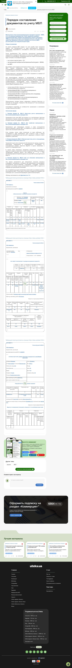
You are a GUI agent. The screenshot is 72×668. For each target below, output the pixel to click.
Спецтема (13, 576)
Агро (12, 587)
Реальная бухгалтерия (16, 594)
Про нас (48, 574)
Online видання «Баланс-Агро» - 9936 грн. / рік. (36, 638)
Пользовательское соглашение (53, 583)
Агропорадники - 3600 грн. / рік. (32, 628)
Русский (39, 647)
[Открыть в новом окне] (25, 204)
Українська (32, 647)
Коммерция (8, 15)
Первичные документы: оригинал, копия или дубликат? (57, 116)
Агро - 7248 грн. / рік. (30, 623)
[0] (68, 664)
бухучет (9, 464)
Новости (13, 597)
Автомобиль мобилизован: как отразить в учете (57, 547)
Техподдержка (49, 578)
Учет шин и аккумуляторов (57, 50)
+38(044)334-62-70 (51, 1)
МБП (15, 464)
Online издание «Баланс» (17, 599)
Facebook (25, 452)
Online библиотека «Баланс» (18, 604)
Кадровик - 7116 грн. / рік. (31, 618)
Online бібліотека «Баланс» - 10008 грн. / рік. (35, 633)
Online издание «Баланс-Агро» (18, 601)
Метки (12, 606)
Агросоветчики (14, 585)
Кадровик (13, 590)
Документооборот (14, 15)
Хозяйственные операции (37, 543)
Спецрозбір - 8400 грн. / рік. (31, 626)
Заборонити (24, 8)
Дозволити (32, 8)
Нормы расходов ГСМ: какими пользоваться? (36, 547)
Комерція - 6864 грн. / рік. (31, 620)
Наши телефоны (50, 581)
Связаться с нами (50, 576)
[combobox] (58, 34)
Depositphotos (49, 591)
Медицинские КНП (15, 592)
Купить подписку (15, 515)
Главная (13, 574)
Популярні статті (29, 641)
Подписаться (64, 1)
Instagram (34, 452)
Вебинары (13, 581)
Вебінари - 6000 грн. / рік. (31, 631)
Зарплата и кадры (14, 543)
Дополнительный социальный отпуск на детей (14, 547)
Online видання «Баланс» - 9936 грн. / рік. (34, 636)
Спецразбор (14, 583)
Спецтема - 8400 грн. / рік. (31, 615)
